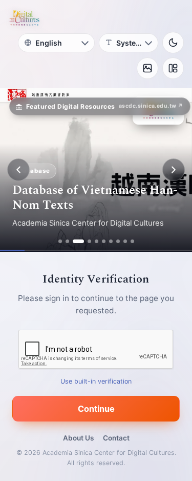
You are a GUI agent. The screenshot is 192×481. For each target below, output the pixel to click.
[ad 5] (96, 241)
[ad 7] (111, 241)
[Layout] (173, 68)
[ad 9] (125, 241)
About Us (78, 438)
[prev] (18, 169)
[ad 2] (67, 241)
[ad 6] (103, 241)
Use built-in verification (96, 381)
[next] (173, 169)
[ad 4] (89, 241)
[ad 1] (60, 241)
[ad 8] (118, 241)
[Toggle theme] (173, 42)
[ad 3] (78, 241)
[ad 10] (132, 241)
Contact (116, 438)
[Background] (147, 68)
